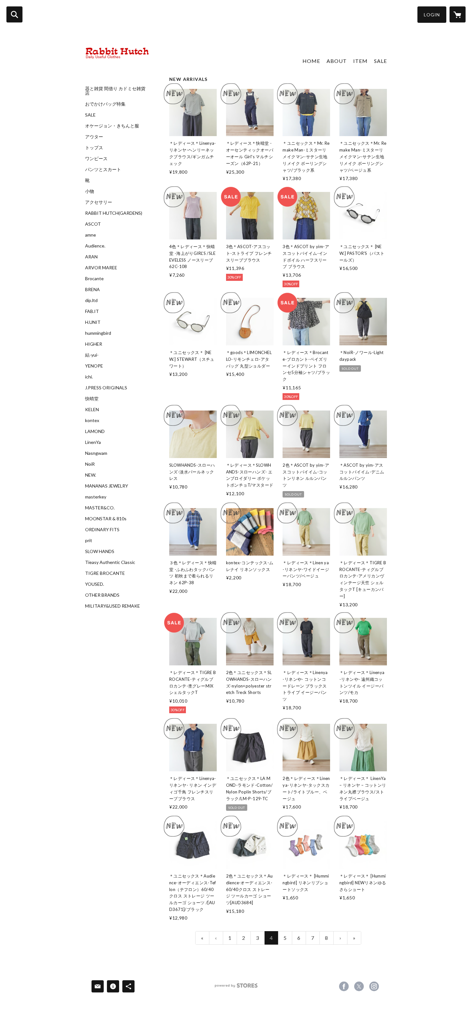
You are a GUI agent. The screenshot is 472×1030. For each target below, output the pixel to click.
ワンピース (96, 158)
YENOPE (94, 366)
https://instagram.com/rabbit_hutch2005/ (374, 986)
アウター (94, 136)
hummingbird (98, 333)
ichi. (89, 377)
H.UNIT (93, 322)
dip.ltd (91, 300)
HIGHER (93, 344)
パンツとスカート (103, 169)
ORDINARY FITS (102, 529)
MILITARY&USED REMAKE (112, 606)
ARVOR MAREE (101, 267)
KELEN (92, 409)
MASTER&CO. (100, 508)
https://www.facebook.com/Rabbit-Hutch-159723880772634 (344, 986)
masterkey (95, 497)
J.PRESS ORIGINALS (106, 387)
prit (88, 540)
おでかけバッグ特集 (105, 104)
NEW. (90, 475)
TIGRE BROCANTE (105, 573)
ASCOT (93, 224)
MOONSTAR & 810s (106, 518)
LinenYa (93, 442)
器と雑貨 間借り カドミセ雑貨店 (115, 90)
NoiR (90, 464)
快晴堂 (92, 398)
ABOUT (337, 61)
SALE (90, 115)
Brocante (94, 278)
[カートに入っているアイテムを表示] (458, 14)
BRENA (92, 289)
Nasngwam (96, 453)
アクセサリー (98, 202)
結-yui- (92, 355)
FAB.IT (92, 311)
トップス (94, 147)
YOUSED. (94, 584)
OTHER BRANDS (102, 595)
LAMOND (95, 431)
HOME (311, 61)
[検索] (14, 14)
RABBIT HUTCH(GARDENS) (113, 213)
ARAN (91, 257)
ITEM (360, 61)
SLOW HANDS (99, 551)
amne (90, 235)
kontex (92, 420)
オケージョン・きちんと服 (112, 126)
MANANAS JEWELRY (106, 486)
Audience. (95, 246)
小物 (89, 191)
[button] (431, 14)
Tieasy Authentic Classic (110, 562)
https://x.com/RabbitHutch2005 (359, 986)
